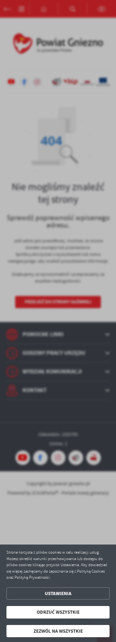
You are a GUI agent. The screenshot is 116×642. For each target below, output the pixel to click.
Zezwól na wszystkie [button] (58, 631)
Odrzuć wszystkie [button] (58, 612)
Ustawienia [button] (58, 593)
